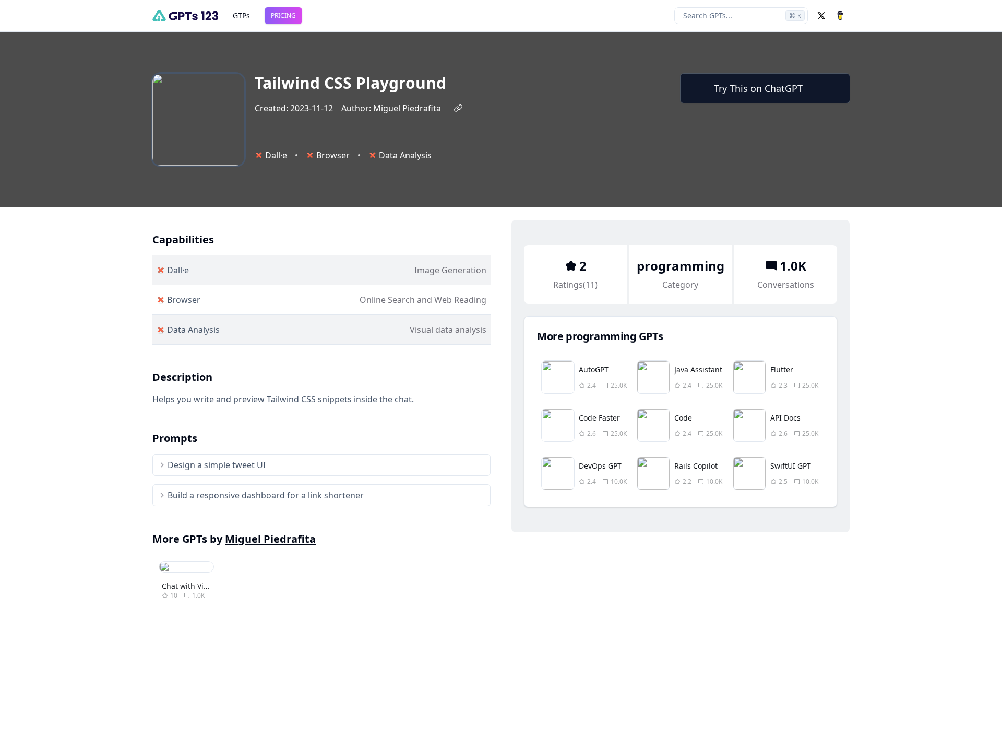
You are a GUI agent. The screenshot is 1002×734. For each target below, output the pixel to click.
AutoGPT (594, 370)
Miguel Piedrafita (407, 108)
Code (683, 418)
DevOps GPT (600, 466)
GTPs (241, 15)
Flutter (781, 370)
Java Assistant (698, 370)
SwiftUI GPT (790, 466)
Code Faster (599, 418)
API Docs (785, 418)
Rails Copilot (696, 466)
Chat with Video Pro (196, 586)
